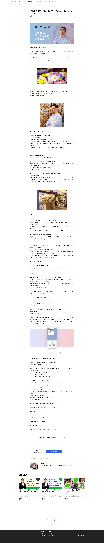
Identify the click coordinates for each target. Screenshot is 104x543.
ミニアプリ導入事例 (40, 458)
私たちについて (43, 533)
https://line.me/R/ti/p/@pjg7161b (48, 429)
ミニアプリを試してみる (52, 509)
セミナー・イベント (55, 1)
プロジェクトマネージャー (52, 535)
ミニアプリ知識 (21, 1)
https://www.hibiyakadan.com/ (44, 425)
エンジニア (50, 533)
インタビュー (33, 458)
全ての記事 (14, 1)
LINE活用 (47, 458)
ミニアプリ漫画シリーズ (38, 1)
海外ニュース (47, 1)
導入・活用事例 (29, 1)
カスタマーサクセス (51, 537)
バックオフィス (51, 540)
